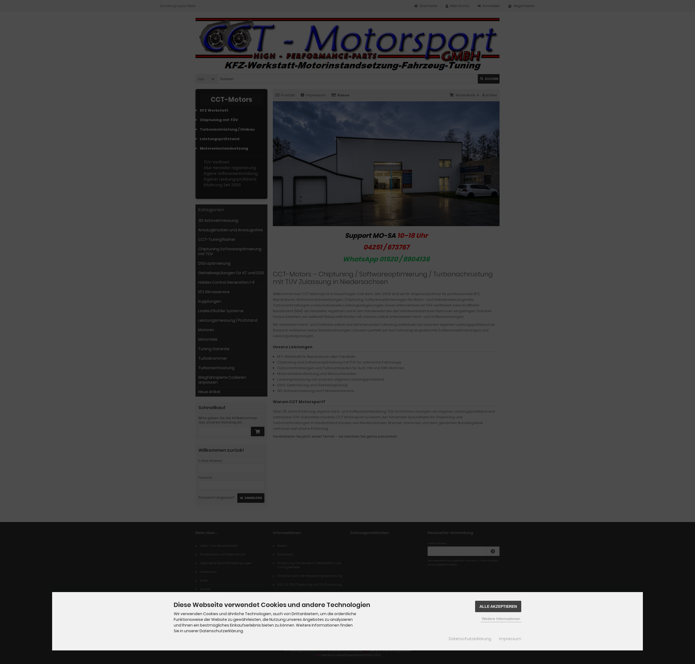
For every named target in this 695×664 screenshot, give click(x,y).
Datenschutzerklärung (470, 638)
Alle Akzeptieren (498, 606)
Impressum (510, 638)
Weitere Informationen (501, 618)
